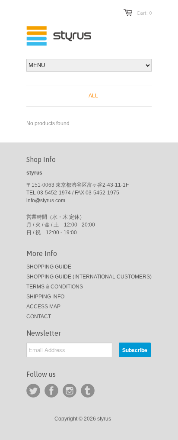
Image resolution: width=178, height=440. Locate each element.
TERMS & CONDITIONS (54, 287)
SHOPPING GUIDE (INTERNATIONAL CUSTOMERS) (89, 277)
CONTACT (38, 317)
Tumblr (88, 391)
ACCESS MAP (43, 307)
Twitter (33, 391)
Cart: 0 (144, 13)
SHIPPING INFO (45, 297)
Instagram (69, 391)
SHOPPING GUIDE (48, 267)
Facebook (51, 391)
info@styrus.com (45, 200)
